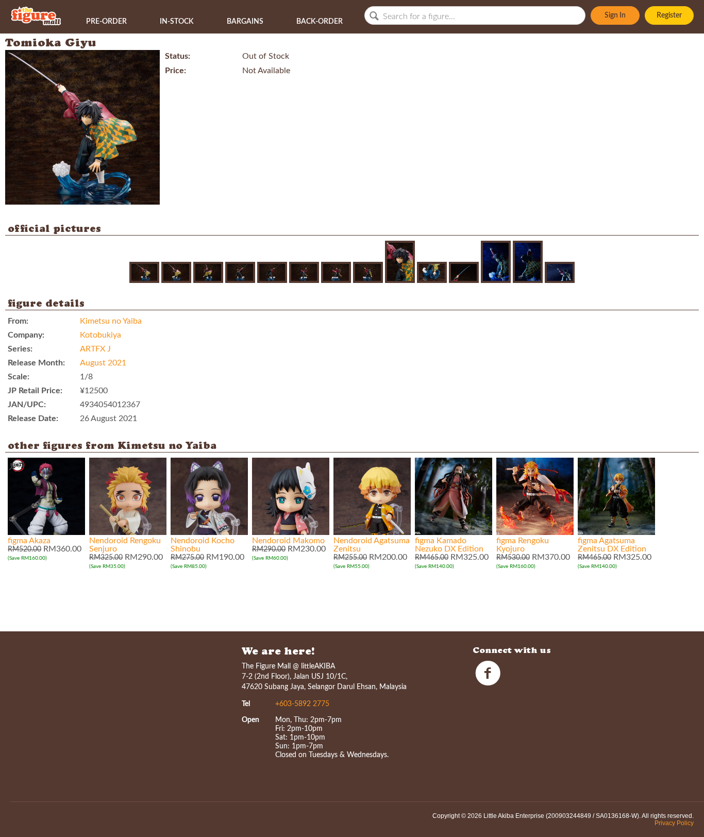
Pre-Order (106, 21)
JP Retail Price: (35, 391)
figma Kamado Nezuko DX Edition (449, 545)
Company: (26, 335)
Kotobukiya (100, 335)
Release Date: (33, 418)
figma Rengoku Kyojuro (522, 545)
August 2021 (103, 363)
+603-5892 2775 (302, 704)
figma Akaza (29, 541)
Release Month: (36, 363)
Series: (20, 349)
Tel (246, 704)
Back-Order (319, 21)
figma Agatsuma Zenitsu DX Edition (612, 545)
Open (250, 720)
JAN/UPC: (27, 404)
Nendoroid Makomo (288, 541)
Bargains (245, 21)
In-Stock (176, 21)
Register (669, 15)
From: (18, 321)
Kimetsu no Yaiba (111, 321)
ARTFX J (95, 349)
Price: (175, 70)
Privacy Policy (674, 823)
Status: (177, 56)
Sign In (615, 15)
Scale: (18, 377)
